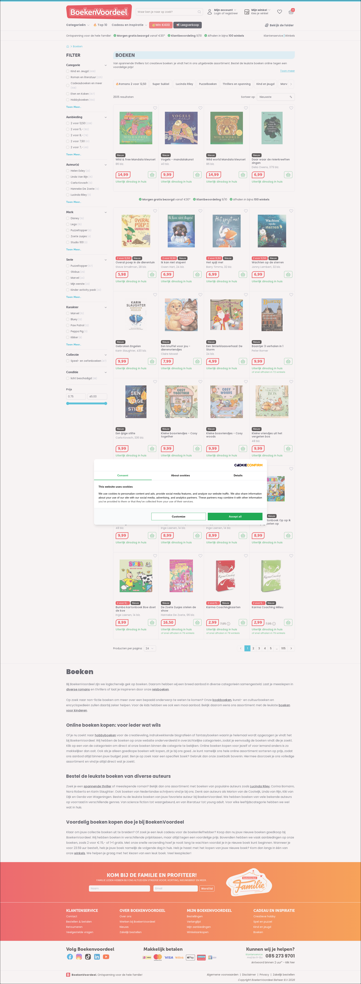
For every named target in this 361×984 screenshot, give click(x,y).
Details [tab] (238, 475)
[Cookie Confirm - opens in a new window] (248, 465)
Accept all (235, 516)
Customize (178, 516)
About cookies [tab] (180, 475)
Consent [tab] (122, 475)
